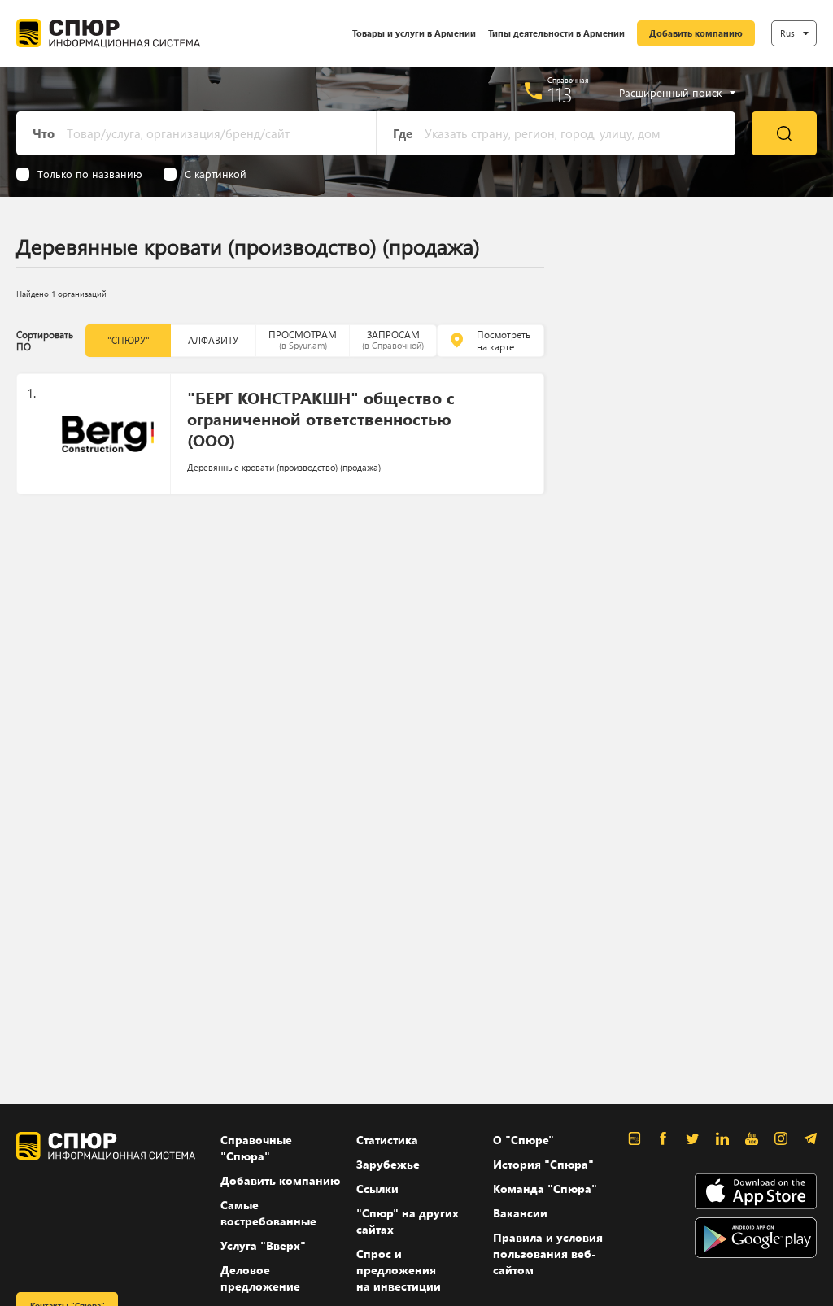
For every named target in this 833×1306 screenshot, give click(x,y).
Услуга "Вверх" (263, 1245)
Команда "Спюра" (545, 1188)
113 (560, 94)
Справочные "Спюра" (256, 1148)
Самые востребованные (268, 1213)
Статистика (387, 1139)
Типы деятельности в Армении (556, 33)
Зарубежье (388, 1164)
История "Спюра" (543, 1164)
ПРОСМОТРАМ (302, 339)
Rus (787, 33)
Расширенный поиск (670, 92)
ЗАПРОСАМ (393, 339)
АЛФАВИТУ (213, 340)
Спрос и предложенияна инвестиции (398, 1270)
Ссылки (377, 1188)
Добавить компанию (696, 33)
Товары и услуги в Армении (414, 33)
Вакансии (520, 1213)
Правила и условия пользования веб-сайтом (548, 1254)
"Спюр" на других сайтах (407, 1221)
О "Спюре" (523, 1139)
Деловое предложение (260, 1278)
